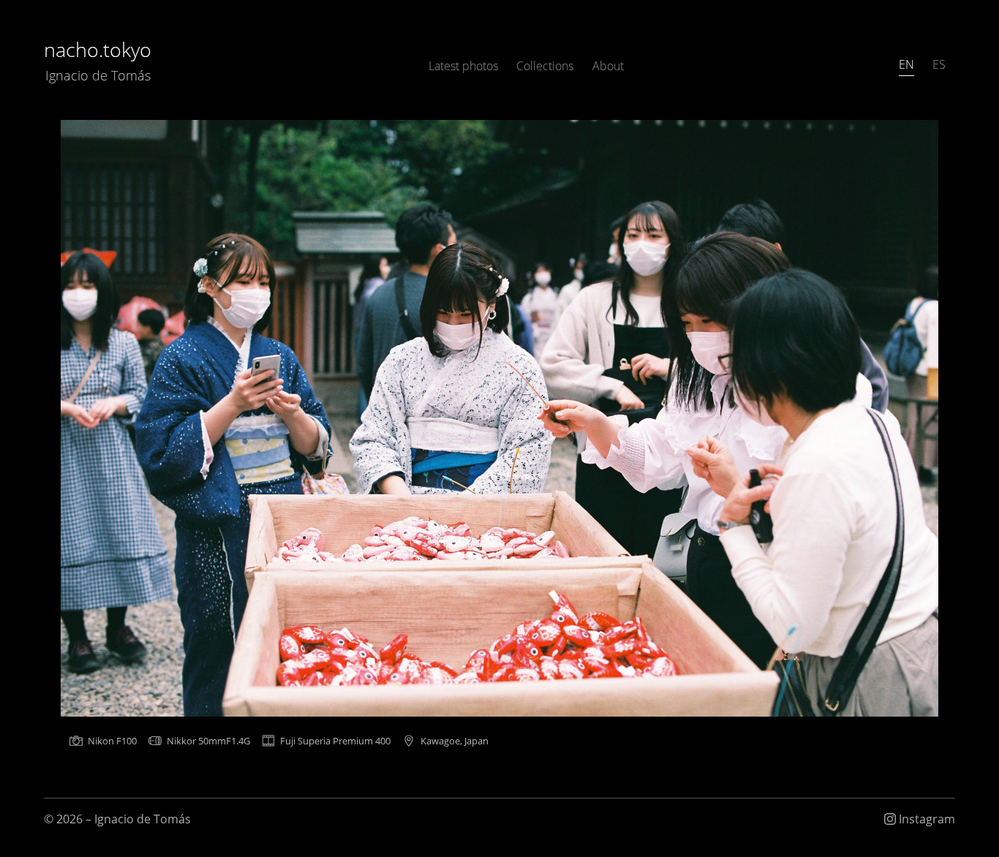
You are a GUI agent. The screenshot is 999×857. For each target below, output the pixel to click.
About (608, 66)
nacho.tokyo (97, 60)
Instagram (925, 819)
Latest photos (463, 66)
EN (906, 64)
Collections (544, 66)
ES (939, 64)
